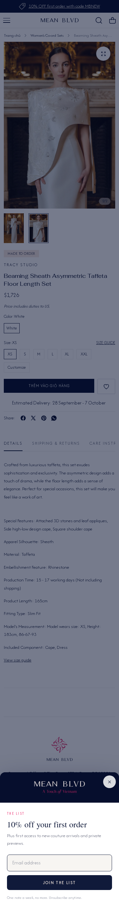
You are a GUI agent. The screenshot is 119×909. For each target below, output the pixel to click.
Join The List (59, 882)
